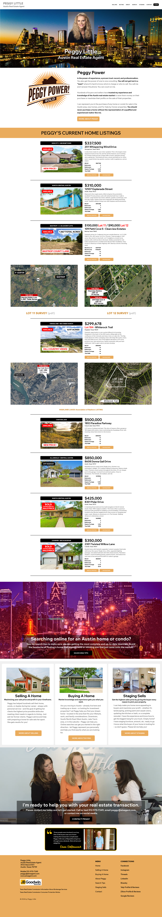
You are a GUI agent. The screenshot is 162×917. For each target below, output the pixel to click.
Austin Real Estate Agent (13, 6)
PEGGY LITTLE (13, 3)
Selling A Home (101, 870)
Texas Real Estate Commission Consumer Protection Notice (40, 892)
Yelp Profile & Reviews (130, 887)
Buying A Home (101, 874)
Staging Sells (100, 887)
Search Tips (100, 883)
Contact (98, 891)
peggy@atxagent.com (123, 810)
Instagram (125, 870)
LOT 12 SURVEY (121, 313)
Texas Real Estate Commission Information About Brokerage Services (43, 889)
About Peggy (100, 878)
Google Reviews (127, 896)
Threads (124, 874)
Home (97, 866)
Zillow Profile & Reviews (131, 891)
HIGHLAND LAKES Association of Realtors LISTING (81, 410)
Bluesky (124, 883)
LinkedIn (124, 878)
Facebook (125, 866)
